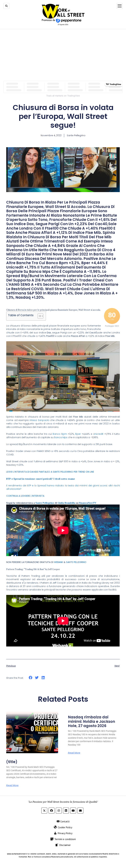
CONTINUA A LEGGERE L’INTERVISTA (25, 495)
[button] (30, 678)
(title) (11, 761)
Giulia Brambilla (66, 502)
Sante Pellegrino (44, 502)
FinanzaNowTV (87, 502)
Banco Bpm (60, 434)
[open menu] (120, 6)
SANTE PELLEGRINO (76, 562)
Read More (12, 785)
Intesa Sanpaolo (39, 420)
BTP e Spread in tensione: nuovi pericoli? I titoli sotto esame (40, 478)
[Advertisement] (63, 55)
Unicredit (98, 434)
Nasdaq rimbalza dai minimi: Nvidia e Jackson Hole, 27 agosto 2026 (91, 721)
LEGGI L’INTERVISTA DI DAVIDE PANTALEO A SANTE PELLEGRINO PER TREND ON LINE (50, 471)
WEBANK (58, 562)
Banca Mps (60, 437)
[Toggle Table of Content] (38, 316)
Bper (78, 434)
